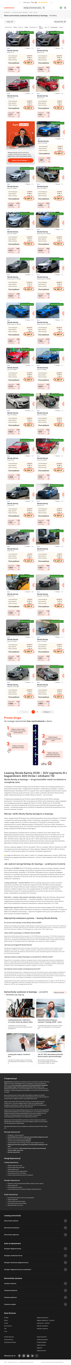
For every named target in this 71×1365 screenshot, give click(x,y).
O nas (5, 1331)
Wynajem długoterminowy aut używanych (17, 1269)
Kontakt (6, 1317)
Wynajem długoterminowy (12, 1249)
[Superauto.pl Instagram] (23, 1355)
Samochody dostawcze (11, 1228)
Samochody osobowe (11, 1221)
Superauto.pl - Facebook (43, 1323)
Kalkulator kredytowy (42, 1328)
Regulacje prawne (41, 1350)
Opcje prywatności (42, 1337)
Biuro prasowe (8, 1326)
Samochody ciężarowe (11, 1235)
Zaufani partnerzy (41, 1345)
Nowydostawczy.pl (9, 1337)
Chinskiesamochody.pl (10, 1342)
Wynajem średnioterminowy (13, 1255)
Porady (6, 1323)
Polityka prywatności (42, 1339)
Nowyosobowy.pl (8, 1339)
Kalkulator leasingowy (42, 1326)
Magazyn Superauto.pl (42, 1317)
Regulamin (39, 1348)
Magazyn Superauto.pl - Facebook (45, 1320)
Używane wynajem (10, 1304)
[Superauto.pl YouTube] (28, 1355)
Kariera (6, 1320)
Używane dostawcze (10, 1290)
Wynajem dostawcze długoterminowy (16, 1262)
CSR (5, 1328)
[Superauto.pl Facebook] (19, 1355)
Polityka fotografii (41, 1342)
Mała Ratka (8, 897)
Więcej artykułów (59, 992)
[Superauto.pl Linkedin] (32, 1355)
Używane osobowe (10, 1283)
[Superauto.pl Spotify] (36, 1355)
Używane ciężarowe (10, 1297)
